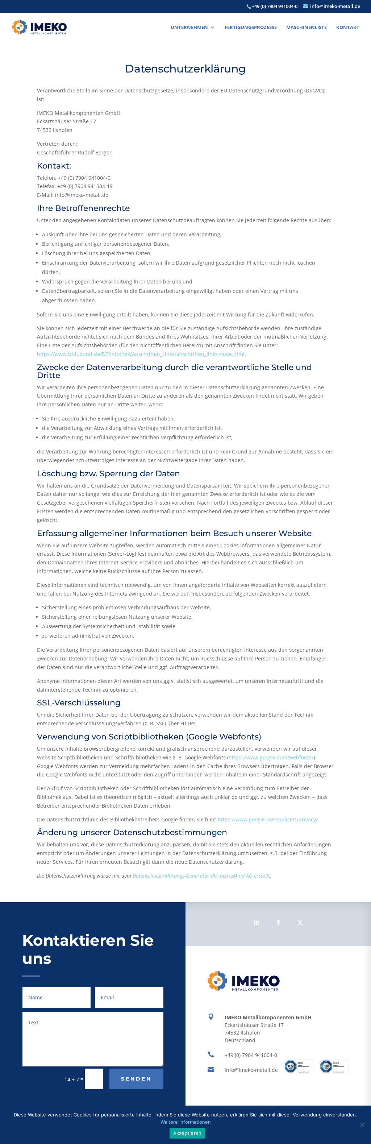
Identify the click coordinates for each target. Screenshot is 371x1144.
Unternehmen (189, 27)
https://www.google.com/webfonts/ (271, 757)
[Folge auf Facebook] (278, 922)
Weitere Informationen (186, 1122)
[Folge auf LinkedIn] (256, 922)
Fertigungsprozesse (251, 27)
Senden (136, 1078)
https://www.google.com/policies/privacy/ (268, 819)
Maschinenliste (306, 27)
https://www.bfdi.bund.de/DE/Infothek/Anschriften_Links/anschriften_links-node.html (141, 354)
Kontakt (347, 27)
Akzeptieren (187, 1133)
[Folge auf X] (300, 922)
